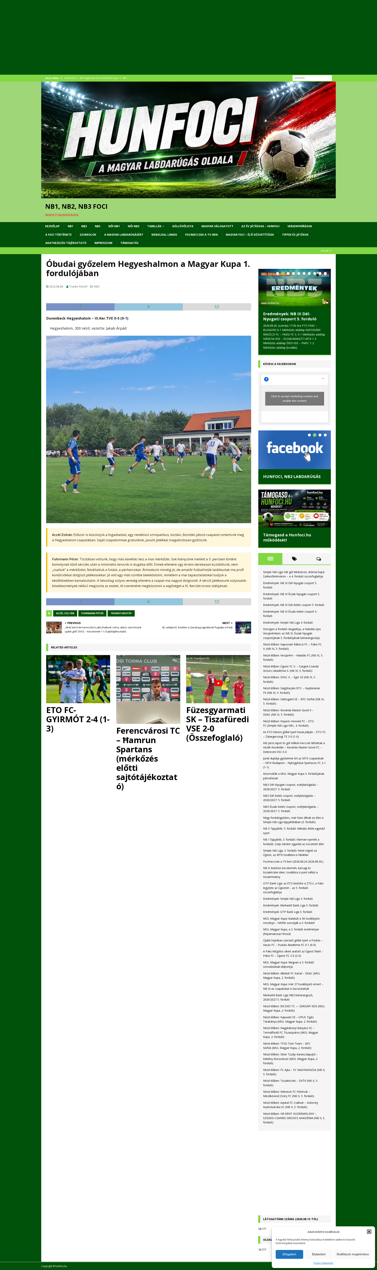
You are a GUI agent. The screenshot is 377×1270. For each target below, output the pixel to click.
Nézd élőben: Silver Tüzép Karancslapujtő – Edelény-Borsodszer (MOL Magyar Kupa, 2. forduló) (290, 1063)
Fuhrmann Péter (92, 613)
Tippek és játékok (295, 234)
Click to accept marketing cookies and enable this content (294, 403)
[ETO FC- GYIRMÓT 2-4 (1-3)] (78, 679)
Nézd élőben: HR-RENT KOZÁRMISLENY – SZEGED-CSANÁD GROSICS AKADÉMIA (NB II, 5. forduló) (294, 1122)
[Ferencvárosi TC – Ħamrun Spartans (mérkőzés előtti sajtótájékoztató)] (148, 689)
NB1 (70, 226)
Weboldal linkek (164, 234)
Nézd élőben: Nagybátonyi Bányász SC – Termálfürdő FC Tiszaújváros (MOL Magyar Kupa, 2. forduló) (290, 1037)
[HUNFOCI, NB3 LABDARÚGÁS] (294, 454)
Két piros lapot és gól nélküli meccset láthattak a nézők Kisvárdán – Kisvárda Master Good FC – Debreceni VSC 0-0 (294, 751)
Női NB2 (133, 226)
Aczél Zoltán (65, 613)
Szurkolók (88, 234)
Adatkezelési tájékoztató (65, 243)
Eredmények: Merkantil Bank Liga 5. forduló (290, 910)
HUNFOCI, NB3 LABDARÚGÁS (292, 480)
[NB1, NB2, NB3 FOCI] (188, 196)
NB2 (84, 226)
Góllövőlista (182, 226)
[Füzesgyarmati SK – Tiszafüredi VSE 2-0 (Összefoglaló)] (218, 679)
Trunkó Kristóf (78, 286)
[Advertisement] (159, 42)
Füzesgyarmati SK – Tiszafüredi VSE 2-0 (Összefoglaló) (217, 723)
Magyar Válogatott (217, 226)
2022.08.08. (56, 286)
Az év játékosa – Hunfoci (260, 226)
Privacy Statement (323, 1263)
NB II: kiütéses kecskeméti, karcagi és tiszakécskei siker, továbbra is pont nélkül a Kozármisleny (290, 876)
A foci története (58, 234)
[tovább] (268, 352)
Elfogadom (289, 1254)
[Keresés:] (312, 78)
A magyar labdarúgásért (123, 234)
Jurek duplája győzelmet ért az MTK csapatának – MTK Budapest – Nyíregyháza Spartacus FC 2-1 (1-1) (294, 767)
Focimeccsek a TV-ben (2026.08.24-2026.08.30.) (293, 866)
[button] (369, 1232)
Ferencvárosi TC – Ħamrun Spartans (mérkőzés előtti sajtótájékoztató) (148, 758)
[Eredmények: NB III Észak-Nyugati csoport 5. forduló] (294, 287)
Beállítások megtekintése (353, 1254)
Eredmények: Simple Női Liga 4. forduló (288, 627)
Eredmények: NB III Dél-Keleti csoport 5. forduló (293, 609)
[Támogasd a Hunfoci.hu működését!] (294, 513)
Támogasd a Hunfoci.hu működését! (287, 542)
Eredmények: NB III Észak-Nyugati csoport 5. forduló (290, 316)
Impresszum (103, 243)
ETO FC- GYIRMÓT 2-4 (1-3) (78, 719)
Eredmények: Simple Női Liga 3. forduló (288, 903)
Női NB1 (114, 226)
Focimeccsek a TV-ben (201, 234)
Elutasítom (319, 1254)
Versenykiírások (299, 226)
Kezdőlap (52, 226)
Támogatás (129, 243)
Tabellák (154, 226)
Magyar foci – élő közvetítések (250, 234)
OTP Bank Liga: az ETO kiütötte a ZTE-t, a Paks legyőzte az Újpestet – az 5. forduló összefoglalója (293, 892)
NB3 (97, 226)
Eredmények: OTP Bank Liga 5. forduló (287, 916)
